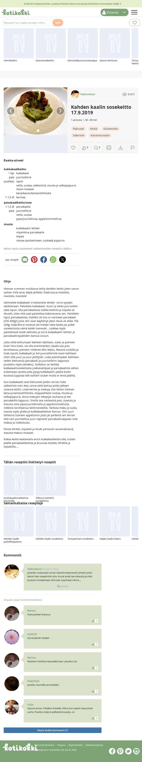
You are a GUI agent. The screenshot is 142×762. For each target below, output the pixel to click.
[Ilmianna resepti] (132, 147)
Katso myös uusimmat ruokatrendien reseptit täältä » (38, 248)
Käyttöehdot (76, 745)
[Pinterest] (34, 259)
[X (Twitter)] (62, 259)
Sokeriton (78, 135)
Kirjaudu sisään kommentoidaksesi (23, 599)
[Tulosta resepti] (108, 147)
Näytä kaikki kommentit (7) (52, 730)
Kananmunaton (100, 135)
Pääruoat (78, 128)
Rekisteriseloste (94, 745)
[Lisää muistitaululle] (73, 147)
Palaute (61, 745)
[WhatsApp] (53, 259)
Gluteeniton (110, 128)
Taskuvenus (87, 94)
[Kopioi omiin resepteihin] (120, 147)
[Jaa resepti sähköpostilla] (24, 259)
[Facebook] (43, 259)
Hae (57, 22)
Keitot (93, 128)
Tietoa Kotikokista (44, 745)
